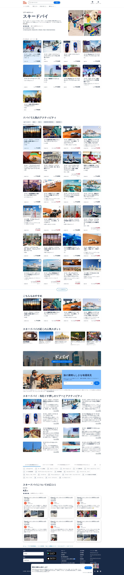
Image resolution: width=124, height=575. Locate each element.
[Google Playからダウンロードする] (51, 553)
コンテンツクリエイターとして (95, 555)
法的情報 (63, 554)
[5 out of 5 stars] (35, 500)
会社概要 (82, 552)
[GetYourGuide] (25, 3)
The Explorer (82, 563)
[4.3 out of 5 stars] (27, 493)
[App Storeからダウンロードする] (51, 558)
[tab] (32, 465)
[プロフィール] (98, 2)
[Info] (36, 39)
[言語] (92, 2)
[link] (32, 51)
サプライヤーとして (94, 552)
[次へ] (100, 336)
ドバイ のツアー (61, 546)
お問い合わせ (63, 552)
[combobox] (41, 2)
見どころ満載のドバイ (51, 546)
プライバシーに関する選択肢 (67, 558)
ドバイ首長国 (41, 546)
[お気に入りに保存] (40, 42)
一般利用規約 (63, 560)
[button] (32, 51)
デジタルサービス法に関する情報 (68, 563)
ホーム (24, 546)
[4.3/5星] (27, 26)
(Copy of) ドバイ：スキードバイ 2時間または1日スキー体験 (35, 498)
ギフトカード (82, 560)
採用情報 (82, 554)
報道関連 (82, 558)
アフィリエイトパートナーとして (95, 559)
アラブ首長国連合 (32, 546)
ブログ (81, 556)
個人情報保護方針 (50, 391)
